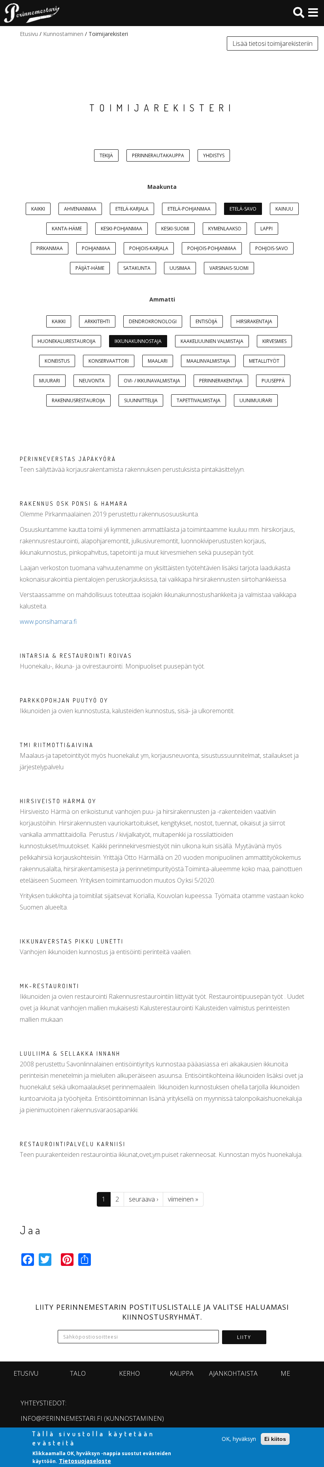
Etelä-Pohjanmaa (189, 208)
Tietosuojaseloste (85, 1461)
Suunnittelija (141, 400)
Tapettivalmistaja (198, 400)
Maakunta (162, 186)
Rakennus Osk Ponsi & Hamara (74, 503)
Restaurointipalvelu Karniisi (73, 1144)
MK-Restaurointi (49, 986)
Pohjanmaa (96, 248)
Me (285, 1373)
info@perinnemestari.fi (61, 1418)
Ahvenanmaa (80, 208)
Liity (244, 1337)
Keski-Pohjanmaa (121, 228)
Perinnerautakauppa (158, 155)
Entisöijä (206, 321)
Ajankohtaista (233, 1373)
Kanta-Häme (67, 228)
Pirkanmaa (49, 248)
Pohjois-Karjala (148, 248)
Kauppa (182, 1373)
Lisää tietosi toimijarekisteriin (272, 43)
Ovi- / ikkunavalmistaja (152, 380)
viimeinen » (183, 1199)
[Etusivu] (29, 13)
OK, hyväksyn (239, 1439)
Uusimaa (180, 268)
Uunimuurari (255, 400)
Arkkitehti (97, 321)
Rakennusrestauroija (78, 400)
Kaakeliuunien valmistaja (212, 341)
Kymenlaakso (224, 228)
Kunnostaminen (63, 34)
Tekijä (106, 155)
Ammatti (162, 299)
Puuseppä (273, 380)
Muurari (49, 380)
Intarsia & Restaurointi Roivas (76, 655)
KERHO (129, 1373)
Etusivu (29, 34)
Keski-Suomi (175, 228)
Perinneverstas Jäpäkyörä (68, 459)
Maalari (158, 361)
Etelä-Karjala (132, 208)
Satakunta (137, 268)
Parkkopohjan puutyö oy (64, 700)
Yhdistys (213, 155)
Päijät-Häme (89, 268)
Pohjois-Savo (271, 248)
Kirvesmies (274, 341)
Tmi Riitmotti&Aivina (57, 745)
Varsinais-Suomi (229, 268)
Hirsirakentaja (254, 321)
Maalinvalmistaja (208, 361)
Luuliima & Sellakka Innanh (70, 1053)
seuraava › (143, 1199)
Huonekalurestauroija (67, 341)
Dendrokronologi (153, 321)
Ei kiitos (275, 1439)
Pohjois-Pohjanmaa (211, 248)
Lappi (266, 228)
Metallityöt (264, 361)
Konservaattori (109, 361)
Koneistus (57, 361)
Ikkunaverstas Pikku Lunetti (72, 941)
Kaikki (38, 208)
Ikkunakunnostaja (138, 341)
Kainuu (284, 208)
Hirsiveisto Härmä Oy (58, 801)
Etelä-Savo (243, 208)
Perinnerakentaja (221, 380)
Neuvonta (92, 380)
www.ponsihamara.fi (48, 621)
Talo (78, 1373)
